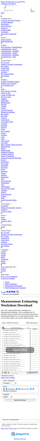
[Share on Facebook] (7, 292)
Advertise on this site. (20, 439)
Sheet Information (32, 323)
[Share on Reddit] (12, 292)
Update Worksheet (20, 400)
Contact (14, 428)
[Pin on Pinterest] (10, 292)
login (2, 13)
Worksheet (12, 389)
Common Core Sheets (8, 4)
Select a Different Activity (10, 323)
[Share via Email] (14, 292)
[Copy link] (17, 291)
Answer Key (25, 389)
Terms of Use (4, 428)
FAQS (10, 428)
